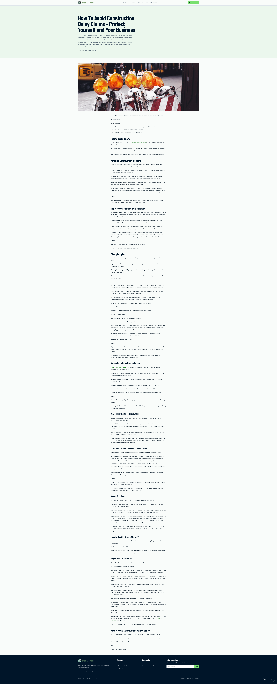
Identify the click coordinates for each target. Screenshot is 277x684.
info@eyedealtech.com (123, 669)
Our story (140, 2)
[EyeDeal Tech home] (86, 3)
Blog (146, 2)
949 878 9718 (120, 663)
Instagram (196, 678)
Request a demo (193, 2)
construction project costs (138, 143)
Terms (154, 666)
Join (197, 666)
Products (125, 2)
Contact (144, 666)
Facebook (189, 678)
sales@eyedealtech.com (123, 666)
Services (134, 2)
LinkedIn (183, 678)
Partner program (154, 2)
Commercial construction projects (120, 367)
